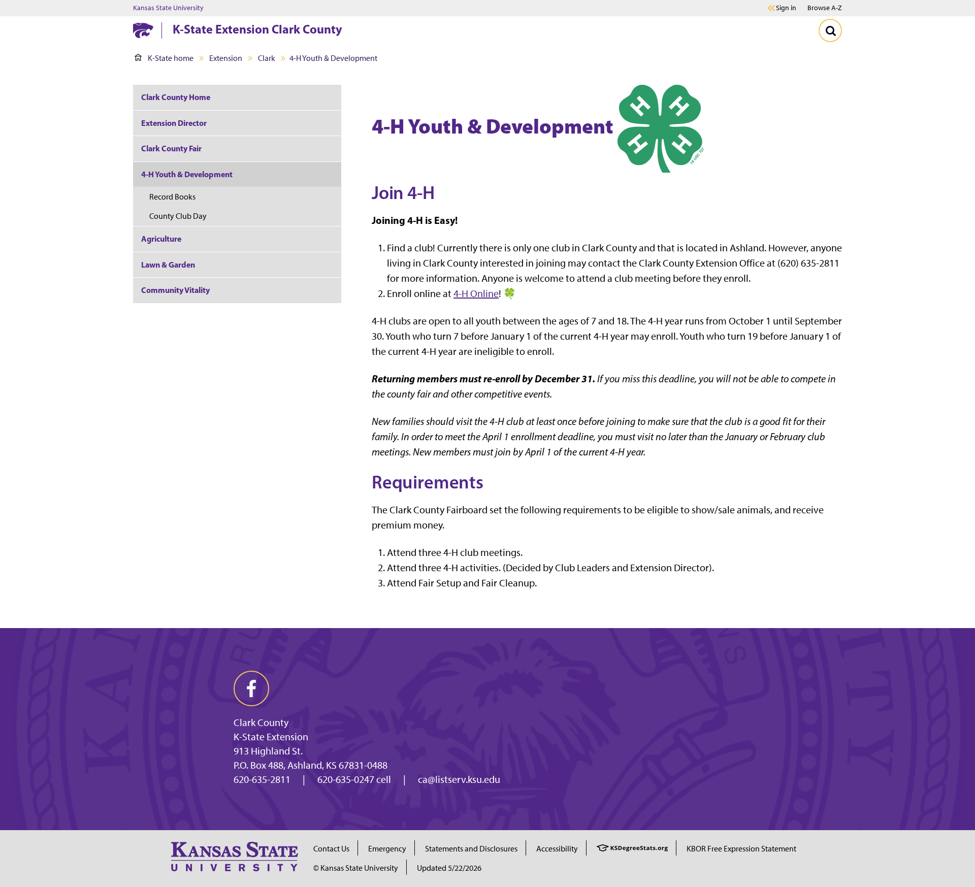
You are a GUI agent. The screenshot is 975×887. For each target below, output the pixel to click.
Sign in (786, 8)
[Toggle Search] (830, 30)
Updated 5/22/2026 (449, 868)
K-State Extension (271, 737)
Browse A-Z (824, 8)
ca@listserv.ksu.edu (459, 779)
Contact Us (331, 848)
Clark (266, 58)
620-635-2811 (262, 779)
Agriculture (161, 239)
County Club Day (178, 216)
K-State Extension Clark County (257, 29)
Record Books (172, 197)
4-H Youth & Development (187, 174)
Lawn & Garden (168, 264)
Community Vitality (175, 290)
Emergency (387, 848)
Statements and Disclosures (471, 848)
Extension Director (174, 123)
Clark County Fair (171, 148)
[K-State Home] (143, 30)
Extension (225, 58)
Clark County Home (175, 97)
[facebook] (251, 688)
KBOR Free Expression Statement (741, 848)
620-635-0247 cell (354, 779)
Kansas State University (168, 8)
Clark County (261, 722)
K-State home (170, 58)
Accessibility (557, 848)
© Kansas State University (355, 868)
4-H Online (476, 293)
